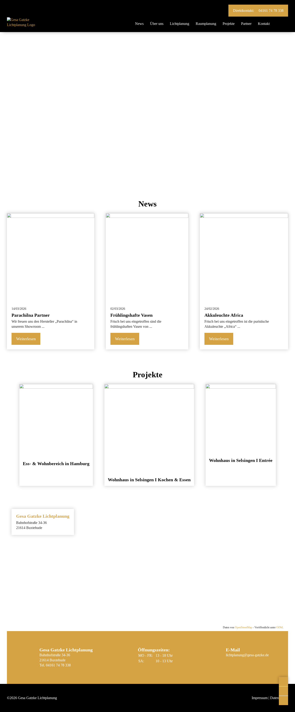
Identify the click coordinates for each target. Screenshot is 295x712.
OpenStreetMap (243, 627)
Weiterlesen (26, 339)
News (139, 24)
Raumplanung (206, 24)
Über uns (156, 24)
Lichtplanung (179, 24)
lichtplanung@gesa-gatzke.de (247, 655)
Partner (246, 24)
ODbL (279, 627)
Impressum (260, 698)
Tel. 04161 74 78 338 (55, 665)
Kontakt (264, 24)
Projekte (229, 24)
